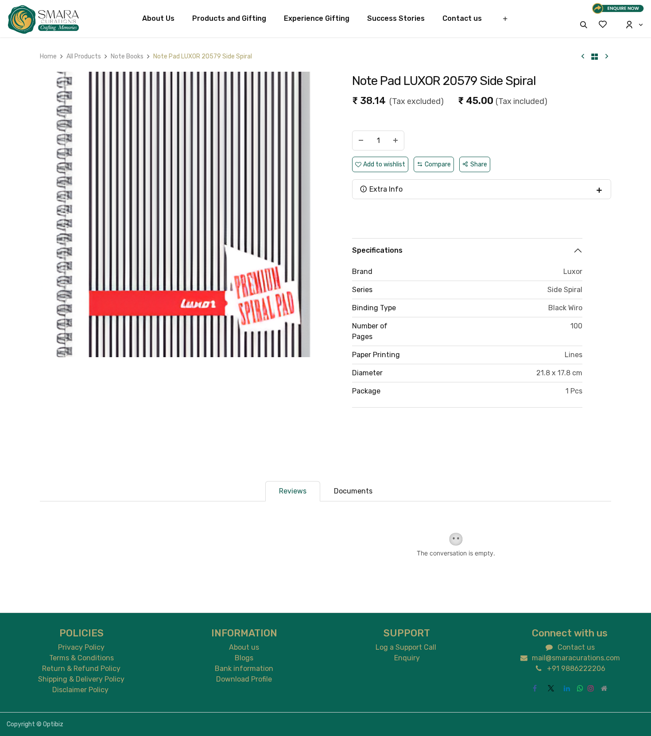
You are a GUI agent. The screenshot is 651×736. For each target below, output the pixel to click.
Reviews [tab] (292, 491)
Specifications (377, 250)
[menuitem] (158, 18)
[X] (551, 688)
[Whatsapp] (580, 688)
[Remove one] (361, 140)
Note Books (127, 56)
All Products (83, 56)
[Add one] (395, 140)
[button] (583, 25)
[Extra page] (604, 688)
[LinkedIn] (567, 688)
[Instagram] (591, 688)
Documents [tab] (353, 491)
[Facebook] (535, 688)
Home (48, 56)
